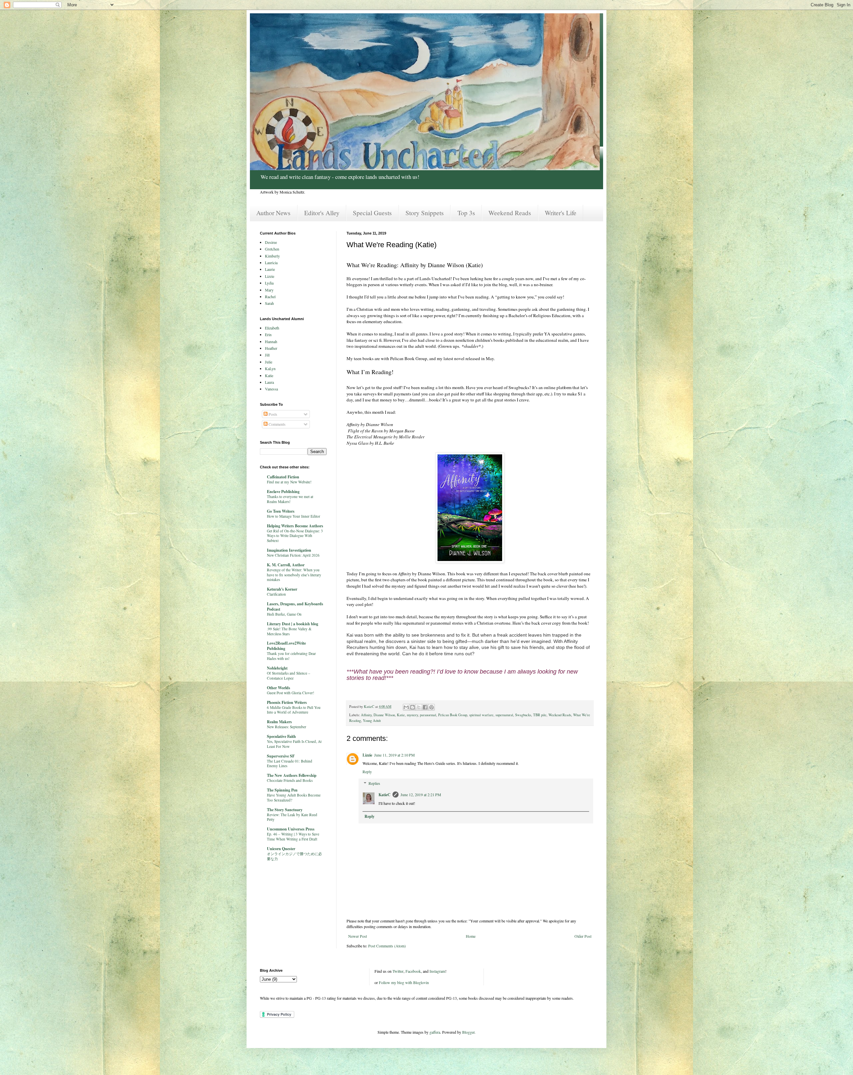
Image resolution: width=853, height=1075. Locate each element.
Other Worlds (278, 688)
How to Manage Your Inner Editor (293, 516)
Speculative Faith (281, 736)
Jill (267, 354)
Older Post (582, 936)
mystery (412, 715)
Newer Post (357, 936)
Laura (269, 382)
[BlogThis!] (412, 707)
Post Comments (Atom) (387, 945)
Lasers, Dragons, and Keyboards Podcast (295, 606)
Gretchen (272, 249)
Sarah (269, 303)
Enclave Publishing (283, 491)
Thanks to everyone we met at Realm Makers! (290, 499)
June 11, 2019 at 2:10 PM (394, 755)
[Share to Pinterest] (431, 707)
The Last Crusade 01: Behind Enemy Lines (289, 764)
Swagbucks (523, 715)
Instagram (437, 971)
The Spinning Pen (282, 790)
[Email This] (406, 707)
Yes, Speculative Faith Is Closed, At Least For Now (294, 744)
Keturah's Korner (282, 589)
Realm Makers (279, 722)
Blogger (468, 1032)
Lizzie (367, 755)
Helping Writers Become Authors (295, 526)
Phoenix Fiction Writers (287, 702)
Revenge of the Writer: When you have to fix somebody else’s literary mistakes (294, 574)
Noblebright (277, 668)
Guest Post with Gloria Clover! (290, 692)
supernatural (504, 715)
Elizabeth (272, 327)
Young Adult (372, 720)
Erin (268, 334)
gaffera (434, 1032)
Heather (271, 348)
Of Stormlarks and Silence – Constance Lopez (288, 676)
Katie (401, 715)
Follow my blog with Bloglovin (404, 982)
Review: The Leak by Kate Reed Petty (292, 817)
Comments (277, 424)
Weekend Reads (509, 213)
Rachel (270, 296)
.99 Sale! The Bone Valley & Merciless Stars (289, 631)
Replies (374, 783)
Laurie (270, 269)
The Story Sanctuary (285, 809)
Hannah (271, 341)
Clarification (276, 594)
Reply (367, 771)
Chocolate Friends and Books (290, 780)
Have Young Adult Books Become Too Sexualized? (294, 798)
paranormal (428, 715)
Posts (272, 414)
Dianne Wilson (384, 715)
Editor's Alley (322, 213)
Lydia (269, 282)
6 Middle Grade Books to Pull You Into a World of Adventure (294, 710)
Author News (273, 213)
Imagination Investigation (289, 550)
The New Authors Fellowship (292, 775)
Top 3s (466, 213)
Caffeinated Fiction (283, 477)
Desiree (271, 242)
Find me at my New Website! (289, 481)
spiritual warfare (481, 715)
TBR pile (539, 715)
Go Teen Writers (281, 511)
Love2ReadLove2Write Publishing (286, 645)
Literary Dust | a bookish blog (292, 624)
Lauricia (271, 262)
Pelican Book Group (452, 715)
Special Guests (372, 213)
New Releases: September (286, 726)
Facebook (413, 971)
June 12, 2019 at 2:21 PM (421, 794)
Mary (269, 289)
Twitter (398, 971)
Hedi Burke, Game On (284, 614)
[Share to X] (419, 707)
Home (470, 936)
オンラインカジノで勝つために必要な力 (294, 856)
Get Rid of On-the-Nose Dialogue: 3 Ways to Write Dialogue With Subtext (295, 535)
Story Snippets (425, 213)
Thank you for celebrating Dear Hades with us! (291, 656)
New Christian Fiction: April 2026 (293, 555)
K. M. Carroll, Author (286, 565)
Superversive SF (281, 756)
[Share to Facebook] (425, 707)
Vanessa (271, 388)
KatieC (385, 795)
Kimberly (272, 256)
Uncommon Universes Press (291, 829)
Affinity (366, 715)
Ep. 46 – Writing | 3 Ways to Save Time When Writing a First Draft (293, 836)
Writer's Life (560, 213)
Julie (268, 361)
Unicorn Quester (281, 848)
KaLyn (270, 368)
